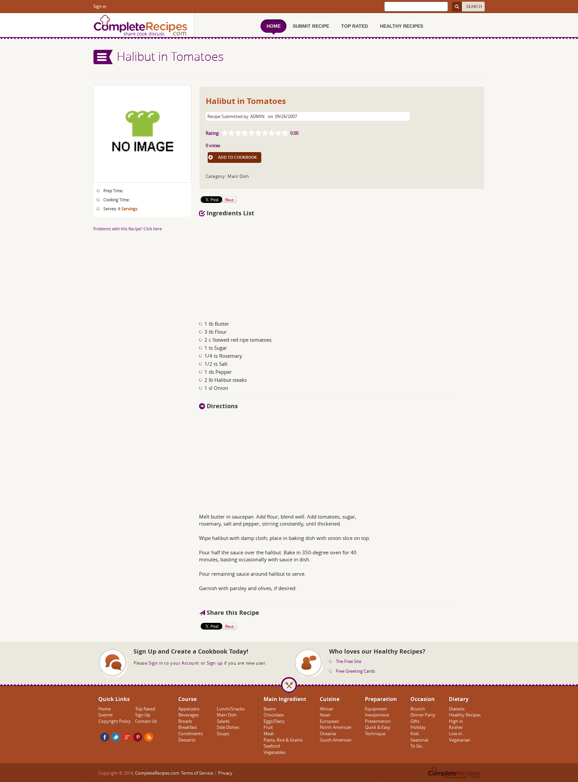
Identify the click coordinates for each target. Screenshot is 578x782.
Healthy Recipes (465, 715)
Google (126, 737)
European (329, 721)
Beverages (188, 715)
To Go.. (417, 746)
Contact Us (146, 721)
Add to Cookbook (237, 157)
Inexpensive (377, 715)
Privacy (225, 773)
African (326, 709)
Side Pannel (103, 57)
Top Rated (145, 709)
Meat (269, 734)
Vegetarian (459, 740)
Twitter (115, 737)
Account (190, 663)
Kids (414, 734)
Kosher (456, 727)
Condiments (190, 734)
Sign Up (142, 715)
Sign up (215, 663)
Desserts (186, 740)
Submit (105, 715)
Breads (185, 721)
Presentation (378, 721)
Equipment (376, 709)
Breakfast (187, 727)
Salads (223, 721)
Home (104, 709)
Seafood (272, 746)
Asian (325, 715)
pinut (137, 737)
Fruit (268, 727)
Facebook (104, 737)
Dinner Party (423, 715)
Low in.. (456, 734)
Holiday (418, 727)
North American (336, 727)
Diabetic (457, 709)
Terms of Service (197, 773)
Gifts (414, 721)
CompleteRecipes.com (157, 773)
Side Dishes (228, 727)
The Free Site (348, 661)
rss (149, 737)
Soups (223, 734)
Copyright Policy (114, 721)
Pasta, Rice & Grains (283, 740)
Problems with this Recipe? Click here (127, 228)
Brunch (417, 709)
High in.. (457, 721)
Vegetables (274, 752)
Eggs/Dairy (274, 721)
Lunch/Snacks (231, 709)
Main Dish (226, 715)
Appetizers (188, 709)
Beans (270, 709)
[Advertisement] (342, 267)
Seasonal (419, 740)
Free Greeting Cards (355, 671)
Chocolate (274, 715)
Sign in (99, 6)
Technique (375, 734)
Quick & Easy (377, 727)
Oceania (328, 734)
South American (336, 740)
